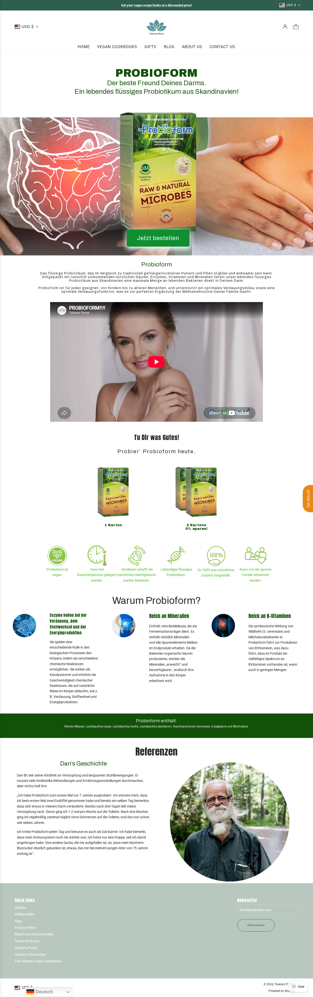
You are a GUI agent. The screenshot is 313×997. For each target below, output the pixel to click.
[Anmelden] (285, 26)
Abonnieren (256, 925)
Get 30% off (308, 498)
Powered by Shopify (281, 991)
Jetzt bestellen (158, 238)
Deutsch (43, 991)
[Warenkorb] (296, 26)
